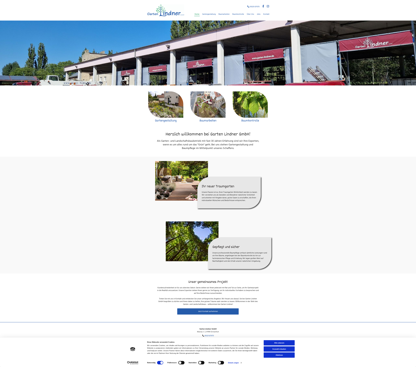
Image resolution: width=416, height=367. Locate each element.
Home (197, 14)
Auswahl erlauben (279, 349)
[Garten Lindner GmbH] (165, 10)
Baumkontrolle (238, 14)
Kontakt (266, 14)
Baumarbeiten (224, 14)
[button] (208, 311)
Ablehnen (279, 355)
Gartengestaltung (209, 14)
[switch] (181, 362)
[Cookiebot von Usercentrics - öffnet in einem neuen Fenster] (132, 362)
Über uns (250, 14)
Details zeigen (233, 363)
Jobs (258, 14)
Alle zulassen (279, 343)
